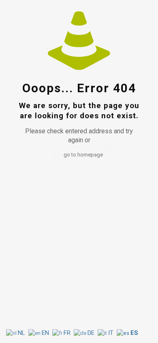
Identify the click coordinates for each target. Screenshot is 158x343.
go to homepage (83, 155)
